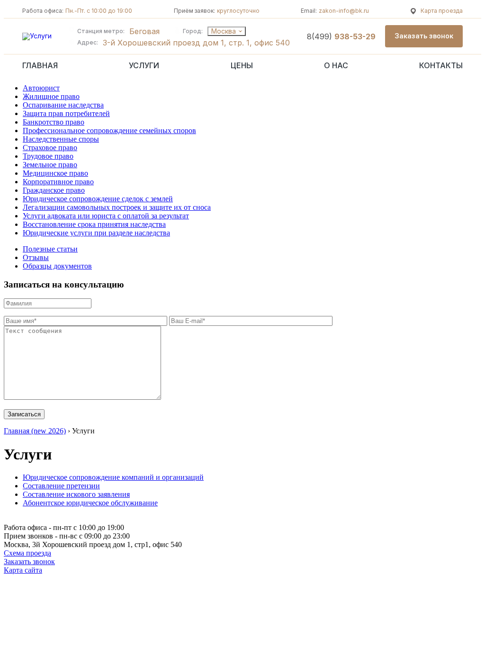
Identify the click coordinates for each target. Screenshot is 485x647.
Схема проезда (27, 553)
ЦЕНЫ (242, 65)
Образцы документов (57, 266)
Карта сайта (23, 570)
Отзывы (36, 257)
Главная (40, 65)
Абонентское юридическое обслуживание (90, 503)
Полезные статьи (50, 249)
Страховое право (50, 148)
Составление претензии (61, 486)
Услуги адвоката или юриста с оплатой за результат (106, 216)
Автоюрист (41, 88)
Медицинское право (55, 173)
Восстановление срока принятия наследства (94, 224)
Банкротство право (53, 122)
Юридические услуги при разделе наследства (96, 233)
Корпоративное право (58, 182)
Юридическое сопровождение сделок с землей (98, 199)
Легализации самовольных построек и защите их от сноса (117, 207)
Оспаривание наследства (63, 105)
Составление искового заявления (76, 494)
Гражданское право (54, 190)
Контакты (441, 65)
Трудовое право (48, 156)
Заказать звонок (29, 561)
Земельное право (50, 165)
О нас (336, 65)
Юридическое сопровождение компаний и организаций (113, 477)
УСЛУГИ (144, 65)
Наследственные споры (61, 139)
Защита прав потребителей (66, 113)
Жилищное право (51, 96)
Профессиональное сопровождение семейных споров (109, 130)
